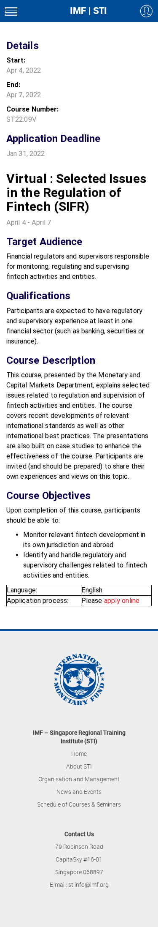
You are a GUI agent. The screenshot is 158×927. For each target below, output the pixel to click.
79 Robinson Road (79, 846)
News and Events (79, 792)
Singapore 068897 (79, 872)
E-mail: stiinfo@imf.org (79, 885)
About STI (79, 766)
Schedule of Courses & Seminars (79, 804)
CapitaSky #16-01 (79, 859)
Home (79, 754)
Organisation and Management (79, 779)
